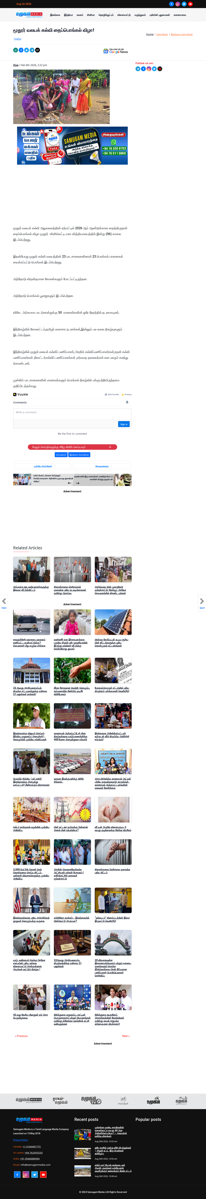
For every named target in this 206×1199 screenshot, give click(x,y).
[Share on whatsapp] (15, 50)
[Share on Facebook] (21, 50)
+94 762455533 (34, 1152)
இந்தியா (68, 15)
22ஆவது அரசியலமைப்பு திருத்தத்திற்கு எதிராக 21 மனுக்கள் (68, 963)
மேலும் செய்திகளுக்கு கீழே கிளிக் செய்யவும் (58, 447)
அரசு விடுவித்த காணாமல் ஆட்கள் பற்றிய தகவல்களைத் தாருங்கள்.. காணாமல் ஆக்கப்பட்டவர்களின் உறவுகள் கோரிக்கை (113, 783)
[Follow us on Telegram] (138, 68)
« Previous (21, 1036)
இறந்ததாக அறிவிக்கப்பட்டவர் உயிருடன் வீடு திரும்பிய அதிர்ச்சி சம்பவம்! (112, 736)
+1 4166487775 (32, 1146)
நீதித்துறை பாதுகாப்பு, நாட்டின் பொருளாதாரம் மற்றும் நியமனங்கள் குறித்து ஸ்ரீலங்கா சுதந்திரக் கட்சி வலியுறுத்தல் (72, 1019)
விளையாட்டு (124, 15)
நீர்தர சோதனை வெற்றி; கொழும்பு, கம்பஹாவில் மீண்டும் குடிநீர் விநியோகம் (72, 691)
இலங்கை (55, 15)
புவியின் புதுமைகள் (160, 15)
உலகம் (80, 15)
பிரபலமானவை (102, 466)
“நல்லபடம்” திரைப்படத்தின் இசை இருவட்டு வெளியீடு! (112, 919)
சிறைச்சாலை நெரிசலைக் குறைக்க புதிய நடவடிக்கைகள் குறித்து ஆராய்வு (70, 590)
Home (150, 34)
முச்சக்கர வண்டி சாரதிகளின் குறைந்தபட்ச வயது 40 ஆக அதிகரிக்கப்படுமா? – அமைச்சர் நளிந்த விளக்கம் (111, 1132)
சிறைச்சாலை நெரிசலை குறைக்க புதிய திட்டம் (112, 871)
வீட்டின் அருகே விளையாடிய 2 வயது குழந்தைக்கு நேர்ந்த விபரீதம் (113, 829)
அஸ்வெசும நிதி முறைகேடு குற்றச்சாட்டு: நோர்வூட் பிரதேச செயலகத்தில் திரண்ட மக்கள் (110, 590)
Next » (126, 1036)
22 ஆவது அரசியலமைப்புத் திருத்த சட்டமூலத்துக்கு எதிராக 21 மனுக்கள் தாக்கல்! (30, 691)
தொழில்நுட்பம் (106, 15)
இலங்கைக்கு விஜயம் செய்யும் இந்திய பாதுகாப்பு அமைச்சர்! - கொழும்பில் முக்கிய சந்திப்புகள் (30, 736)
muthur (17, 38)
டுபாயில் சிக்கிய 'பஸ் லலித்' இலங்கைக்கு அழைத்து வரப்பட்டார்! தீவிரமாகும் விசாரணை (31, 781)
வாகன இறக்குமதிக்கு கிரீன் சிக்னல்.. (69, 780)
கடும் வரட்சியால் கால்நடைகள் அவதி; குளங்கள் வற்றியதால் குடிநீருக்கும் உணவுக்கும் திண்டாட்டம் (113, 1168)
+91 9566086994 (30, 1158)
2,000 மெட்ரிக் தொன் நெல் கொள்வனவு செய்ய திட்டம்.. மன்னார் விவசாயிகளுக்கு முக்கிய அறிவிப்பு (31, 874)
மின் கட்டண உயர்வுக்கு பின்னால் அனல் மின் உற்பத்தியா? (71, 829)
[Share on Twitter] (26, 50)
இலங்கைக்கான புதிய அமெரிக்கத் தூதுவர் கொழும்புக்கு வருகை (31, 919)
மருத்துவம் (140, 15)
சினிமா (91, 15)
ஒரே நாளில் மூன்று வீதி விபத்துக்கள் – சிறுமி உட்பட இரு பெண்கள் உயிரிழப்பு (113, 1150)
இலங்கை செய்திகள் (182, 34)
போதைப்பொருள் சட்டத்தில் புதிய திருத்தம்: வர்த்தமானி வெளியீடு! (112, 689)
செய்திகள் (162, 34)
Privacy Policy (20, 1140)
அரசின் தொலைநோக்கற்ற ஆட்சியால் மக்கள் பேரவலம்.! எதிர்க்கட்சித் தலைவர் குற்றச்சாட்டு (69, 874)
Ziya (16, 65)
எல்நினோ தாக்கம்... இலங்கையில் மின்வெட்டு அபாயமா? (71, 919)
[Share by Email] (37, 50)
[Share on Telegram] (32, 50)
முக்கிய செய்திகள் (43, 466)
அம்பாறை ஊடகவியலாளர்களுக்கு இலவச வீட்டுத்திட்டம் (31, 588)
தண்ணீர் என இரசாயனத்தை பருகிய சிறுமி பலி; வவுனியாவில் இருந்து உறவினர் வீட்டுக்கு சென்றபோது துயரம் (71, 644)
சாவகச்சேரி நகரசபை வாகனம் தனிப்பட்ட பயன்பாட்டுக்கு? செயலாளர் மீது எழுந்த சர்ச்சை (29, 642)
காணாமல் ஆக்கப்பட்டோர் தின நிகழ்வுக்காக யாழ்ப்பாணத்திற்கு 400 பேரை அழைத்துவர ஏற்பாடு (70, 736)
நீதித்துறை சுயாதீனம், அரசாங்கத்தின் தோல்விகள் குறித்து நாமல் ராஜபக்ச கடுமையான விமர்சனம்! (109, 1019)
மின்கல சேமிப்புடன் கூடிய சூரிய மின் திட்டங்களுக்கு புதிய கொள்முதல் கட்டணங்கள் (111, 642)
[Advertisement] (72, 197)
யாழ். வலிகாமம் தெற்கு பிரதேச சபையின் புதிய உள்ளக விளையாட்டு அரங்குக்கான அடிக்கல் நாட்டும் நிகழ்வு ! (29, 965)
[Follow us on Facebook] (143, 68)
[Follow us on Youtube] (159, 68)
